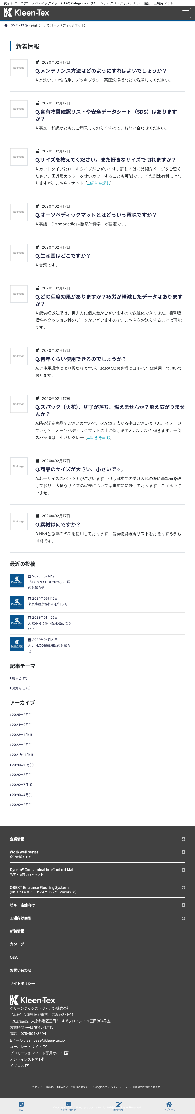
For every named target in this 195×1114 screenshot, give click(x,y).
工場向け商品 (20, 917)
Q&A (14, 957)
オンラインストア (24, 1059)
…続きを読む (98, 183)
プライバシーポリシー (117, 1087)
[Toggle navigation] (186, 13)
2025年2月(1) (22, 715)
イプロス (17, 1065)
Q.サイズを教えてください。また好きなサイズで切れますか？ (105, 159)
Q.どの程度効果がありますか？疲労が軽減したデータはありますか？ (109, 300)
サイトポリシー (22, 983)
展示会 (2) (19, 678)
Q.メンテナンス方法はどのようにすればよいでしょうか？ (101, 70)
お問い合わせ (68, 1109)
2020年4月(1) (22, 795)
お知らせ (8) (21, 688)
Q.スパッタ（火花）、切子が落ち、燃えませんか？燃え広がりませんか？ (110, 410)
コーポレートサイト (26, 1046)
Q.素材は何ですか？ (58, 524)
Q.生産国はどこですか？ (63, 255)
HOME (13, 25)
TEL (21, 1109)
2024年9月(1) (22, 725)
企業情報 (17, 839)
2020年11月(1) (23, 765)
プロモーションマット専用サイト (37, 1053)
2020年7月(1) (22, 785)
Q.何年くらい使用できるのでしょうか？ (81, 358)
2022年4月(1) (22, 745)
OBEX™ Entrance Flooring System (43, 889)
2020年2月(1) (22, 805)
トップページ (168, 1109)
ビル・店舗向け (22, 904)
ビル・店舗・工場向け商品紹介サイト (26, 13)
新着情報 (118, 1109)
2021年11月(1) (22, 755)
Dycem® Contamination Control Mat (42, 871)
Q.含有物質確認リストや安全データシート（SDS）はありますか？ (106, 115)
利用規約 (138, 1087)
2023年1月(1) (22, 735)
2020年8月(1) (22, 775)
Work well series (24, 854)
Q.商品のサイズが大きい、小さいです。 (80, 469)
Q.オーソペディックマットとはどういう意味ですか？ (96, 214)
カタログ (17, 944)
